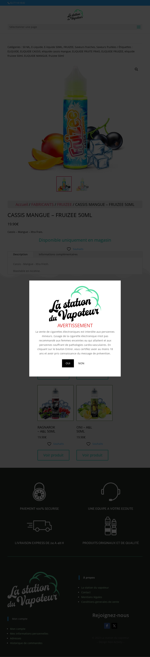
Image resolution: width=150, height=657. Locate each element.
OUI (68, 363)
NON (81, 363)
